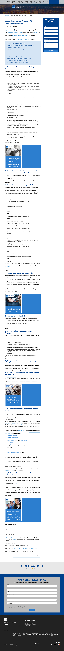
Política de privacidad (11, 645)
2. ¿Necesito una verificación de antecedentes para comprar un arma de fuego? (20, 45)
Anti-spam (17, 645)
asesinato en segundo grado (12, 437)
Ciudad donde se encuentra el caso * (50, 35)
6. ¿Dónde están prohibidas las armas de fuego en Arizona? (17, 54)
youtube (59, 644)
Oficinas (44, 1)
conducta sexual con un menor (13, 452)
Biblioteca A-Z (13, 2)
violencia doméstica (31, 80)
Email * (45, 29)
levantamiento (8, 37)
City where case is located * (12, 594)
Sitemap (21, 644)
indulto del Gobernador (9, 470)
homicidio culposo (10, 439)
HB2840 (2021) (14, 539)
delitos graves (21, 430)
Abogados (8, 1)
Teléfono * (45, 32)
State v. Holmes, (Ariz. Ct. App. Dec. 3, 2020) (20, 548)
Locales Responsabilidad (39, 2)
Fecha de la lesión (47, 39)
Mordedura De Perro (32, 2)
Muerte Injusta (26, 2)
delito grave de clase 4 (11, 377)
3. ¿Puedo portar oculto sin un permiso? (13, 47)
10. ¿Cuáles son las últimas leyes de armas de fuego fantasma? (17, 62)
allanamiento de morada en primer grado (15, 449)
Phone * (8, 588)
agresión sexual (10, 442)
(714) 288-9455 (38, 634)
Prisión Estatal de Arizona (20, 380)
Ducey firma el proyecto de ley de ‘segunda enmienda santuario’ (24, 555)
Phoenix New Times (18, 558)
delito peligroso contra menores (14, 444)
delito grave (36, 32)
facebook (51, 644)
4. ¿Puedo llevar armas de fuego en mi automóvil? (15, 49)
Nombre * (45, 26)
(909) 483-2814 (47, 634)
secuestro (9, 450)
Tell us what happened (11, 598)
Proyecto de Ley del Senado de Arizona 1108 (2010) (14, 536)
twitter (55, 644)
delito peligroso (24, 440)
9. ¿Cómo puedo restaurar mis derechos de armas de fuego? (17, 60)
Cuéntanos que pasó (47, 42)
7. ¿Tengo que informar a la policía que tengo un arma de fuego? (18, 56)
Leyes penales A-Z (7, 15)
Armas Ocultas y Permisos (10, 537)
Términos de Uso (5, 645)
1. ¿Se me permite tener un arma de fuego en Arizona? (16, 43)
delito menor (24, 80)
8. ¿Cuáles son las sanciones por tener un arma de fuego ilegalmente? (19, 58)
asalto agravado (11, 440)
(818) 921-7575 (18, 635)
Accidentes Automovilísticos (19, 2)
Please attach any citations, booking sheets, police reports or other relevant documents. (23, 601)
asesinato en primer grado (12, 435)
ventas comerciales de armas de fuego (14, 32)
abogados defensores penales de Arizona (22, 39)
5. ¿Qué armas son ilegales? (11, 51)
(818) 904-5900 (28, 634)
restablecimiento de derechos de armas (12, 423)
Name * (8, 584)
